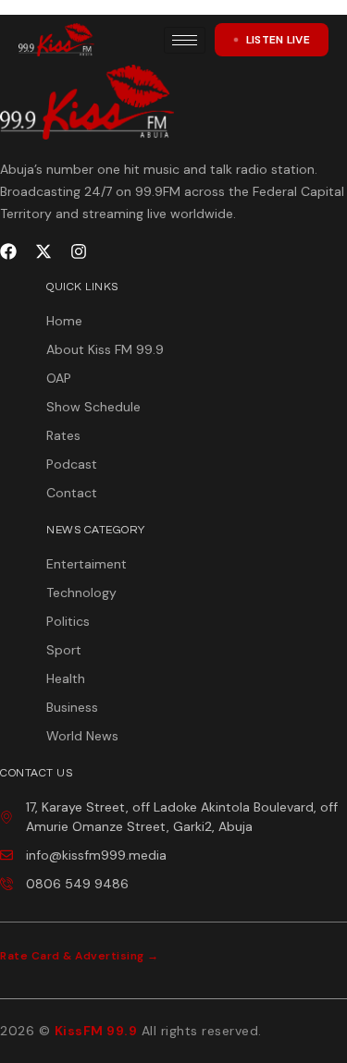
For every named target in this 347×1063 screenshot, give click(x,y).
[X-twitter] (43, 251)
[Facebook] (8, 251)
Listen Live (278, 39)
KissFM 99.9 (96, 1030)
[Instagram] (78, 251)
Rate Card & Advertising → (79, 955)
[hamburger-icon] (184, 40)
